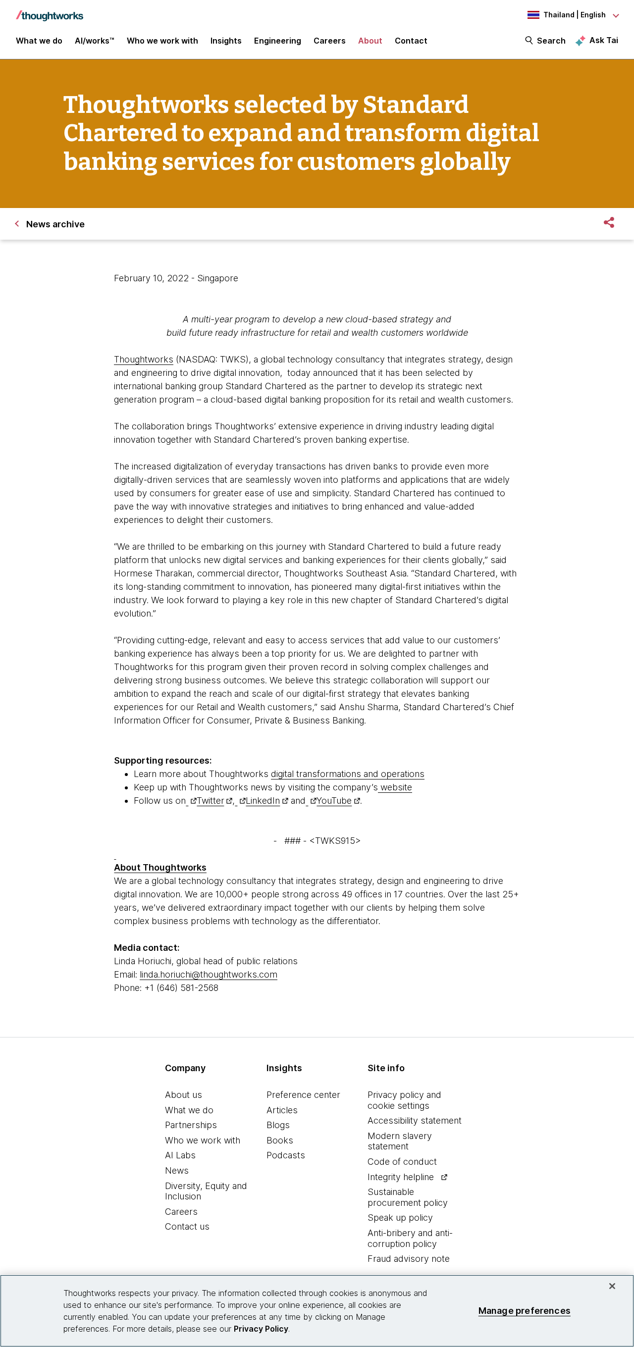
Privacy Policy (261, 1329)
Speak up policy (400, 1217)
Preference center (303, 1094)
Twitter (210, 800)
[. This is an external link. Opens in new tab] (191, 800)
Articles (282, 1110)
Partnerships (191, 1125)
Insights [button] (226, 41)
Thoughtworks (143, 359)
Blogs (278, 1125)
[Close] (612, 1286)
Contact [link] (411, 41)
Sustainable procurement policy (408, 1197)
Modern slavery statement (400, 1141)
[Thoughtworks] (49, 11)
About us (183, 1094)
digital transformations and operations (347, 774)
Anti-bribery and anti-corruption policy (410, 1238)
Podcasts (285, 1155)
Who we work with (202, 1140)
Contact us (187, 1226)
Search (551, 41)
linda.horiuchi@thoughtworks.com (208, 974)
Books (279, 1140)
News (177, 1170)
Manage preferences (524, 1310)
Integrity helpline (401, 1177)
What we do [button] (39, 41)
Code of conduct (402, 1161)
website (396, 787)
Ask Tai (603, 40)
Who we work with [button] (162, 41)
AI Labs (180, 1155)
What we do (189, 1110)
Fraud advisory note (409, 1258)
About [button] (370, 41)
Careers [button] (330, 41)
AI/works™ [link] (94, 41)
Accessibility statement (415, 1120)
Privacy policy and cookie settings (404, 1100)
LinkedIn (263, 800)
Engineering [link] (277, 41)
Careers (181, 1211)
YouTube (334, 800)
